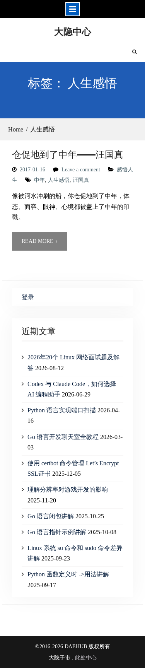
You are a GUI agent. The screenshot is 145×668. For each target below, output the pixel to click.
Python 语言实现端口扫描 (61, 410)
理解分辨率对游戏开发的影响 (67, 489)
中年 (39, 180)
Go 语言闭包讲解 (50, 516)
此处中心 (86, 658)
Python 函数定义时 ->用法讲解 (68, 574)
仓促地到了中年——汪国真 (67, 154)
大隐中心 (72, 31)
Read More (37, 241)
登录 (28, 297)
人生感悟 (59, 180)
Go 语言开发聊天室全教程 (63, 437)
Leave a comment (80, 170)
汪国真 (81, 180)
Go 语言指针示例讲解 (56, 532)
